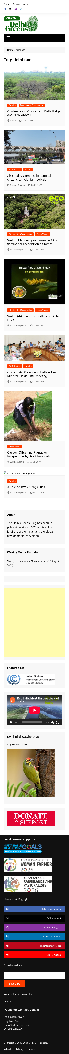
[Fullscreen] (57, 722)
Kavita (13, 120)
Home (10, 49)
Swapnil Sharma (17, 185)
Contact (26, 4)
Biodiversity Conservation (31, 105)
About (7, 4)
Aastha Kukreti (17, 461)
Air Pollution (14, 169)
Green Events (14, 446)
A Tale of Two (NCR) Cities (26, 487)
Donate (16, 4)
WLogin (8, 1049)
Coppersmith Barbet (17, 744)
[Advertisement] (34, 622)
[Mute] (52, 722)
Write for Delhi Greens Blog (18, 993)
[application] (34, 710)
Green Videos (42, 234)
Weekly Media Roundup (23, 552)
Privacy (20, 1049)
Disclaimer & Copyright (16, 899)
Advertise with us (13, 965)
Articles (12, 105)
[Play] (11, 722)
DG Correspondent (18, 249)
